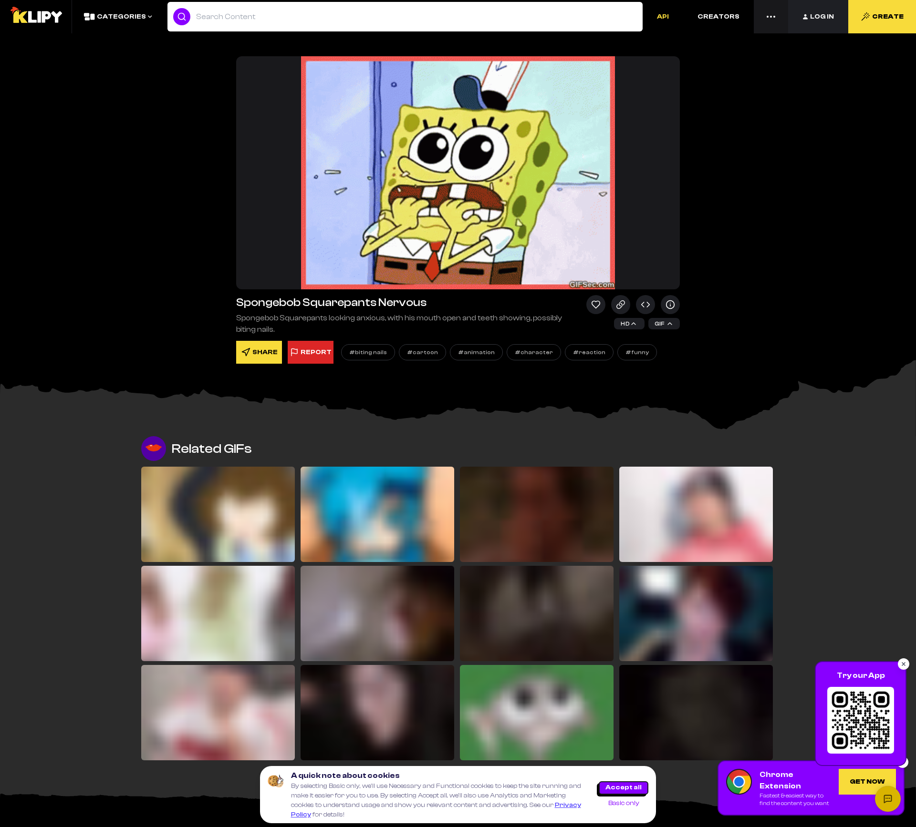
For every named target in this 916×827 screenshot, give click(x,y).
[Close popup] (903, 664)
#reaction (589, 352)
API (663, 16)
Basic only (623, 803)
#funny (637, 352)
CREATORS (718, 16)
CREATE (888, 16)
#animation (476, 352)
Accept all (623, 787)
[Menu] (771, 16)
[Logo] (35, 16)
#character (534, 352)
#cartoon (422, 352)
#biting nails (368, 352)
